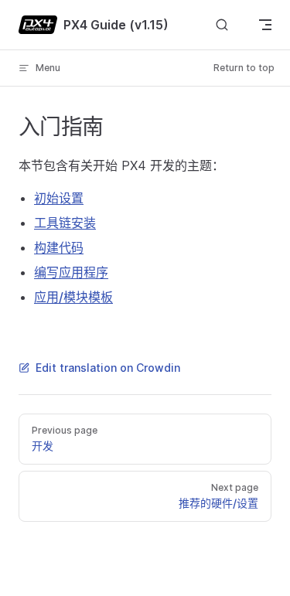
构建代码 (59, 247)
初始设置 (59, 198)
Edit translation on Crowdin (108, 367)
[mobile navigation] (265, 24)
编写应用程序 (71, 272)
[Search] (222, 25)
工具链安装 (65, 222)
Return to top (244, 67)
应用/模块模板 (73, 297)
